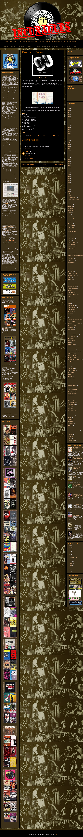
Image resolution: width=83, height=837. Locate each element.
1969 (69, 110)
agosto (71, 556)
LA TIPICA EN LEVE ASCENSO (74, 323)
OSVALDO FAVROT (72, 370)
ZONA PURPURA (71, 440)
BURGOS (69, 229)
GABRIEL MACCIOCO (72, 288)
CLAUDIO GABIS (71, 253)
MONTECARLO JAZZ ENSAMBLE (75, 359)
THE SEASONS (71, 432)
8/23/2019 (27, 155)
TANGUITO (70, 425)
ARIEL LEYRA (70, 210)
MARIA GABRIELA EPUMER (73, 334)
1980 (69, 131)
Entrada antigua (59, 164)
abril (71, 565)
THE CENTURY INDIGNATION (74, 430)
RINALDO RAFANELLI (72, 398)
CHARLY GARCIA (71, 244)
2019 (70, 547)
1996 (69, 155)
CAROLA (69, 240)
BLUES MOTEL (71, 227)
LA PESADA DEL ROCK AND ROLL (75, 319)
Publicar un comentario (29, 158)
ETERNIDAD (70, 279)
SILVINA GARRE (71, 415)
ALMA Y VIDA (70, 204)
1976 (69, 123)
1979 (69, 129)
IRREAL (69, 303)
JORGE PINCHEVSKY (72, 307)
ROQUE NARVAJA (71, 404)
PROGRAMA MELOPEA (72, 389)
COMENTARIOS (71, 260)
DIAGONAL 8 (70, 269)
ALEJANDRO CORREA (72, 197)
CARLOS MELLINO (72, 236)
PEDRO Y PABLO (55, 135)
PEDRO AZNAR (71, 378)
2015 (69, 191)
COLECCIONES (71, 258)
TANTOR (69, 427)
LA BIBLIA (70, 313)
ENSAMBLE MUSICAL (72, 275)
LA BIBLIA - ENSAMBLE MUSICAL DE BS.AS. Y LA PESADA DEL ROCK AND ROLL (78, 495)
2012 (69, 189)
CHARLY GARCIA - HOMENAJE (77, 468)
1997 (69, 157)
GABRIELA (70, 290)
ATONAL (69, 212)
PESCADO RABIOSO (72, 385)
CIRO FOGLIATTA (71, 246)
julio (71, 559)
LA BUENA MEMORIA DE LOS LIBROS (47, 46)
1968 (69, 108)
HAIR (69, 296)
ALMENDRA (70, 206)
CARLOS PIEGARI (71, 238)
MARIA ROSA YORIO (72, 336)
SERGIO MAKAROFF (72, 410)
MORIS (69, 363)
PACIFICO (70, 374)
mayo (71, 563)
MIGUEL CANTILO (46, 135)
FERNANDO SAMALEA (72, 286)
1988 (69, 146)
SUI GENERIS (70, 423)
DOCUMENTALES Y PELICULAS (70, 46)
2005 (69, 174)
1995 (69, 152)
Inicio (44, 164)
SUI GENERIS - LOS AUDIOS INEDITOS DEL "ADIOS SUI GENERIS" (78, 458)
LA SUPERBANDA (71, 321)
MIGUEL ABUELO (71, 344)
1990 (31, 135)
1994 (69, 150)
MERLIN (69, 342)
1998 (69, 159)
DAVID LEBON (71, 266)
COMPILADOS (71, 262)
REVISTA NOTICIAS (72, 393)
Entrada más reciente (28, 164)
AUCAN (69, 214)
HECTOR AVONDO (71, 298)
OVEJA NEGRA (71, 372)
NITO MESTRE (71, 368)
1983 (69, 138)
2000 (69, 163)
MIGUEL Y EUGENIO (72, 355)
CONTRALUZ (70, 264)
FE (68, 281)
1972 (69, 114)
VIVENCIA (70, 438)
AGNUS (69, 195)
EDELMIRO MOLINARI (72, 273)
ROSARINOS (70, 406)
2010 (69, 184)
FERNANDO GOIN (71, 284)
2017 (70, 551)
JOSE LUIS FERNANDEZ (73, 309)
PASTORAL (70, 376)
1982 (69, 135)
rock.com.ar (5, 328)
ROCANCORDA (71, 400)
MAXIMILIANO (71, 338)
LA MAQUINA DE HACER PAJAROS (75, 316)
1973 (69, 116)
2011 (69, 187)
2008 (69, 180)
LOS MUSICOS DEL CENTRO (74, 331)
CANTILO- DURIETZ (72, 231)
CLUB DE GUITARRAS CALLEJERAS (75, 255)
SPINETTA (70, 419)
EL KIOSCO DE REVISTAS (26, 46)
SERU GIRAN (70, 412)
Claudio (27, 151)
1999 (69, 161)
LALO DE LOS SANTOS (72, 325)
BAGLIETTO (70, 221)
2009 (69, 182)
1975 (69, 121)
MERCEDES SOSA (71, 340)
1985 (69, 142)
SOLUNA (69, 417)
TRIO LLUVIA (70, 434)
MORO (69, 366)
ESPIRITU (70, 277)
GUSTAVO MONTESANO (73, 294)
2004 (69, 172)
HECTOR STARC (71, 301)
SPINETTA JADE (71, 421)
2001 (69, 165)
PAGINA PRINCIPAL (9, 46)
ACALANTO (70, 193)
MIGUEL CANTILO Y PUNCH (74, 351)
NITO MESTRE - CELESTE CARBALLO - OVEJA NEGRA (78, 514)
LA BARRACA (70, 311)
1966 (69, 106)
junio (71, 561)
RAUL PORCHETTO (72, 391)
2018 (70, 549)
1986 (69, 144)
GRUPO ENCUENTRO (72, 292)
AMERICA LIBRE (71, 208)
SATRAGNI (70, 408)
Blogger (56, 834)
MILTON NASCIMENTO (72, 357)
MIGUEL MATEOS (71, 353)
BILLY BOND (70, 223)
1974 (69, 118)
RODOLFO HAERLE (72, 402)
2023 (70, 545)
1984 (69, 140)
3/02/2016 (27, 148)
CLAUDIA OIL (70, 248)
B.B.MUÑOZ (70, 216)
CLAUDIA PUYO (71, 250)
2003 (69, 170)
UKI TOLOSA (70, 436)
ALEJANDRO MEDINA (72, 201)
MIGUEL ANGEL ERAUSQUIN (74, 346)
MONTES (69, 361)
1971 (69, 112)
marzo (71, 567)
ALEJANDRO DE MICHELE (73, 199)
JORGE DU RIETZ (36, 135)
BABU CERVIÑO (71, 219)
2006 (69, 176)
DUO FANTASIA (71, 271)
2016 (70, 552)
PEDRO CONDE (71, 381)
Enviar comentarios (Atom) (46, 168)
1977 (69, 125)
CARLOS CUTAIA (71, 233)
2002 (69, 167)
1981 (69, 133)
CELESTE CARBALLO (72, 242)
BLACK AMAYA (71, 225)
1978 (69, 127)
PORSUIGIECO (71, 387)
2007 (69, 178)
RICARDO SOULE (71, 395)
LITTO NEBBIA (71, 329)
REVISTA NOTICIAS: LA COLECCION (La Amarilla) (78, 448)
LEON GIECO (70, 327)
